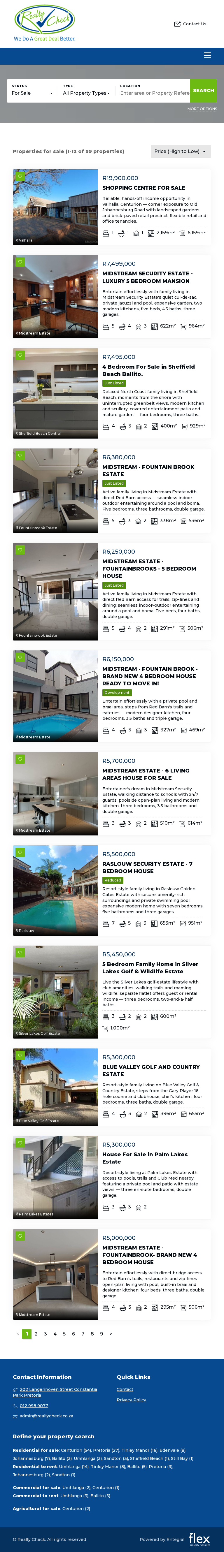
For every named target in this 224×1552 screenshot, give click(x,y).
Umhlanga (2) (76, 1487)
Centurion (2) (76, 1508)
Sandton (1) (63, 1474)
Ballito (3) (62, 1458)
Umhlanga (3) (88, 1458)
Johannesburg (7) (31, 1458)
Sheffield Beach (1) (149, 1458)
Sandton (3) (116, 1458)
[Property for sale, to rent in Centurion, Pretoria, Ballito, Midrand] (45, 23)
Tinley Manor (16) (139, 1450)
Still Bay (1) (182, 1458)
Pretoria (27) (106, 1450)
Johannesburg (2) (31, 1474)
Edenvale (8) (173, 1450)
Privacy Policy (131, 1400)
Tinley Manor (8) (108, 1466)
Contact (125, 1389)
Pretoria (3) (160, 1466)
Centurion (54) (76, 1450)
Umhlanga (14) (74, 1466)
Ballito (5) (137, 1466)
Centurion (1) (105, 1487)
